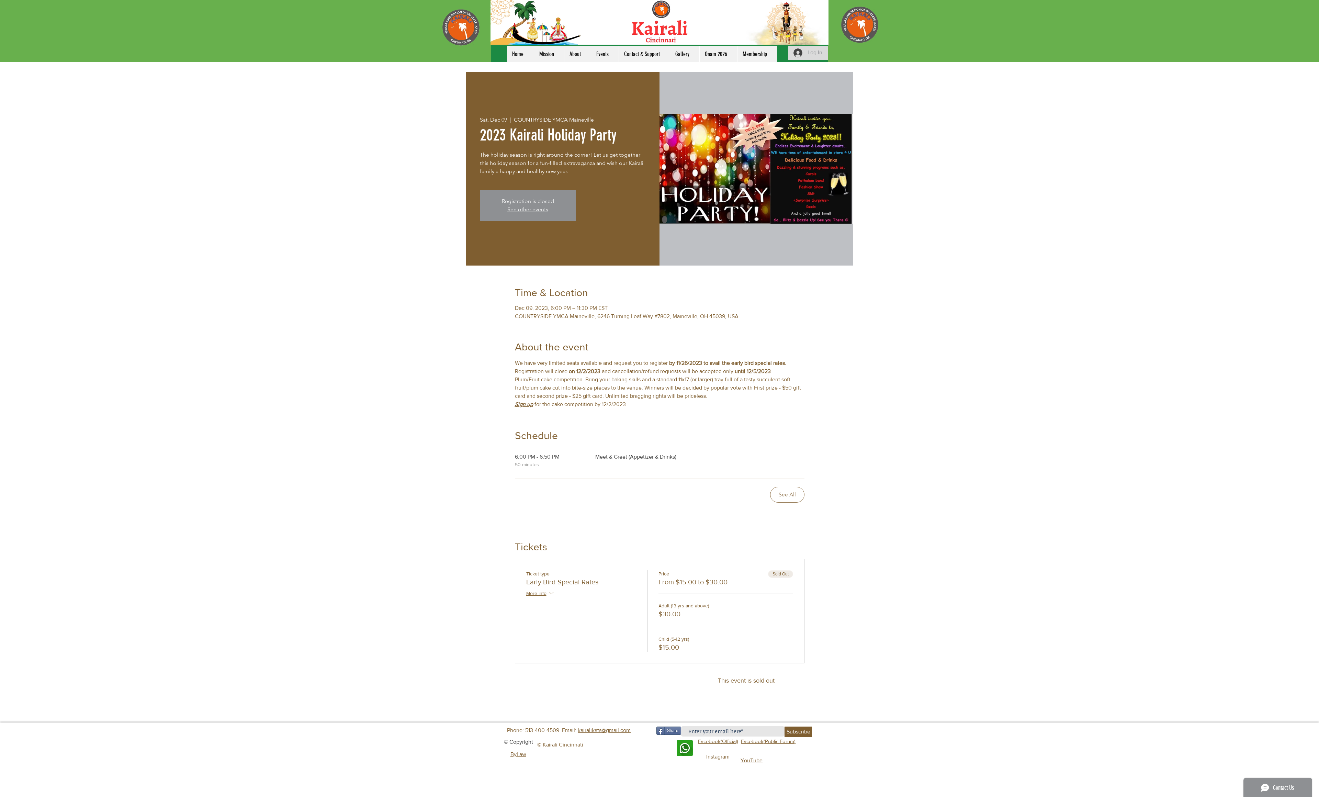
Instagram (718, 757)
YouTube (752, 760)
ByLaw (518, 754)
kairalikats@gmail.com (604, 730)
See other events (527, 209)
